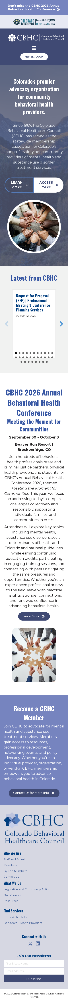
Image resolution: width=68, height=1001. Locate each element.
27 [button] (36, 362)
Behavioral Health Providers (23, 923)
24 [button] (25, 362)
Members (10, 865)
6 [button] (34, 353)
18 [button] (38, 357)
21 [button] (49, 357)
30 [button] (47, 362)
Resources (11, 901)
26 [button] (32, 362)
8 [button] (41, 353)
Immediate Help (15, 917)
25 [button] (29, 362)
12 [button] (16, 357)
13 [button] (19, 357)
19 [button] (41, 357)
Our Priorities (12, 895)
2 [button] (19, 353)
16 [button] (30, 357)
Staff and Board (14, 859)
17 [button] (34, 357)
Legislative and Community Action (27, 889)
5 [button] (30, 353)
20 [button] (45, 357)
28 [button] (39, 362)
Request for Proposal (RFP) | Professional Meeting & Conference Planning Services (33, 303)
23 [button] (21, 362)
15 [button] (27, 357)
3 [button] (23, 353)
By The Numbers (15, 871)
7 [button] (38, 353)
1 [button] (16, 353)
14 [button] (23, 357)
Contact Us (11, 876)
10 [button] (49, 353)
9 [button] (45, 353)
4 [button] (27, 353)
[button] (6, 324)
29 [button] (43, 362)
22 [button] (52, 357)
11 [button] (52, 353)
